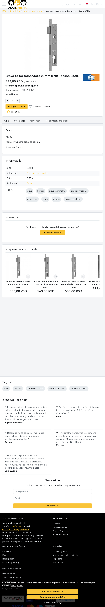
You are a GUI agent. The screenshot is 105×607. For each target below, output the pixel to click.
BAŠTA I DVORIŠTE (11, 11)
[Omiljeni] (67, 4)
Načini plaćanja (8, 559)
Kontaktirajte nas (59, 551)
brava (29, 191)
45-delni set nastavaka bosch (84, 388)
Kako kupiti (7, 551)
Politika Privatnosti (60, 531)
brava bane (32, 199)
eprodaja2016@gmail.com (15, 529)
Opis (6, 121)
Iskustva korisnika (60, 535)
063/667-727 (17, 526)
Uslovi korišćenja (59, 527)
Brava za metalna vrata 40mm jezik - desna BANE (18, 284)
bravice (56, 199)
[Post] (13, 111)
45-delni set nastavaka (59, 388)
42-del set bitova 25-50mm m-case (43, 388)
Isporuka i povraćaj (10, 562)
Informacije (19, 121)
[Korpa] (79, 4)
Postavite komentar (52, 232)
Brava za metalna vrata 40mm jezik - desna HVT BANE (73, 284)
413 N (6, 388)
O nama (56, 524)
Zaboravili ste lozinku (11, 577)
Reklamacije (57, 562)
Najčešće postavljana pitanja (65, 555)
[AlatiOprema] (16, 4)
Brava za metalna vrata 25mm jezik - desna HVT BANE (46, 284)
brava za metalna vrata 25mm (84, 191)
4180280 (18, 388)
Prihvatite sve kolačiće (52, 591)
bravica (40, 191)
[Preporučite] (20, 111)
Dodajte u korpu (16, 106)
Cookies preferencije (52, 602)
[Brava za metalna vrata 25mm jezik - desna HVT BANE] (46, 267)
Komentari (35, 121)
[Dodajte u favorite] (28, 276)
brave (45, 199)
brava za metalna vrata (59, 191)
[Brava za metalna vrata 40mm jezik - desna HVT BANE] (73, 267)
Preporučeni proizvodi (56, 121)
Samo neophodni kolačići (52, 597)
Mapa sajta (57, 559)
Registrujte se (8, 574)
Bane (29, 183)
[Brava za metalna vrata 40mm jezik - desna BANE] (18, 267)
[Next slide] (96, 274)
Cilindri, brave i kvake (33, 11)
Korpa (5, 555)
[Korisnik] (73, 4)
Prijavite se (52, 505)
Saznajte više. (17, 585)
